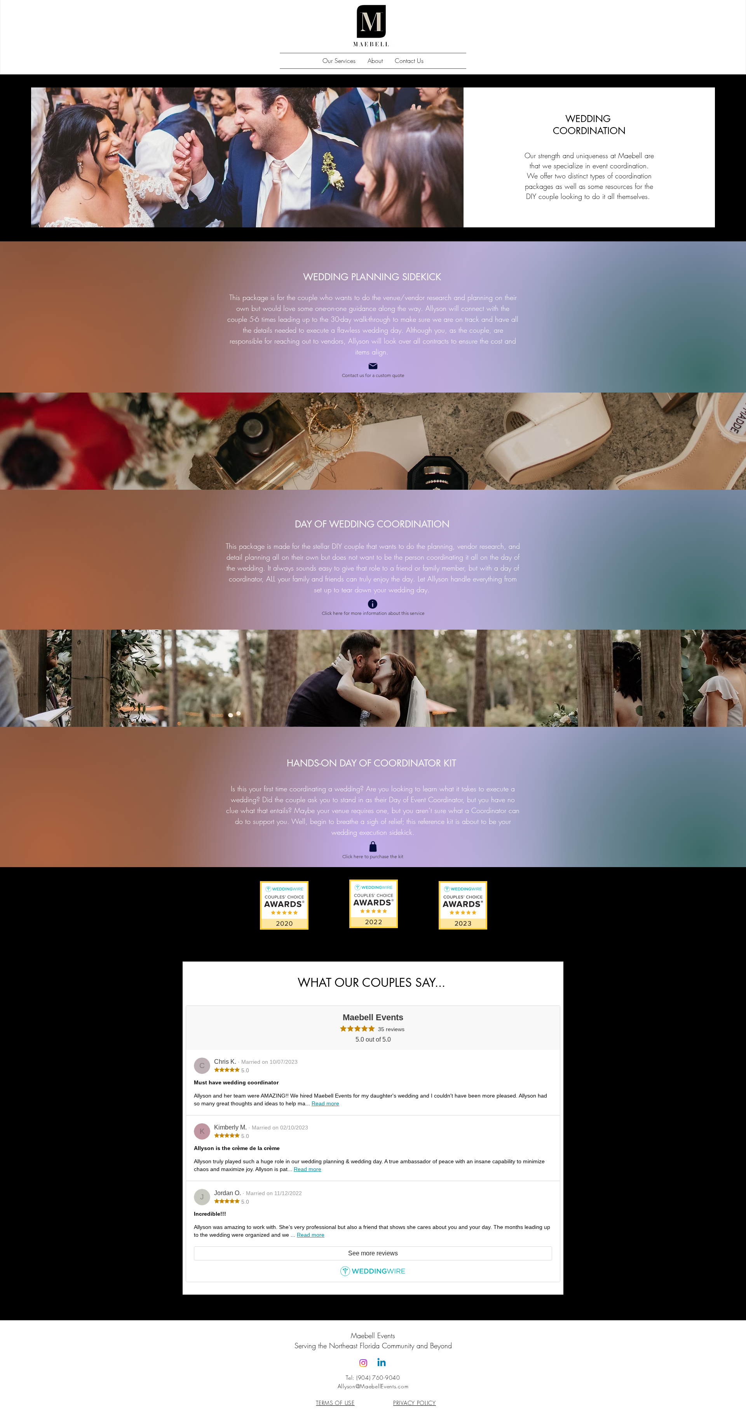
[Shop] (373, 846)
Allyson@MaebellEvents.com (373, 1386)
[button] (338, 61)
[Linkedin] (381, 1363)
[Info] (373, 604)
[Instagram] (363, 1363)
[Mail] (373, 366)
